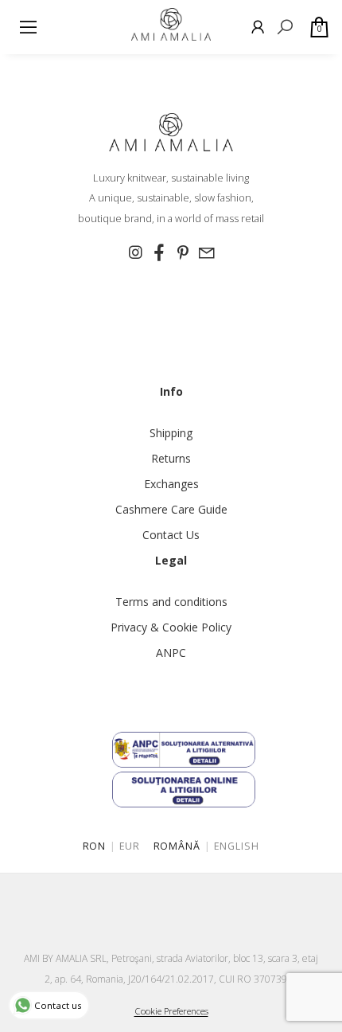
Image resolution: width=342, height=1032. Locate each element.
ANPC (171, 652)
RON (95, 846)
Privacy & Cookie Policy (171, 627)
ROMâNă (177, 846)
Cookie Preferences (171, 1011)
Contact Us (171, 534)
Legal (171, 560)
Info (171, 391)
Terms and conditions (171, 601)
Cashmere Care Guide (171, 509)
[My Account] (257, 27)
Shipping (171, 432)
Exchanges (171, 483)
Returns (171, 458)
